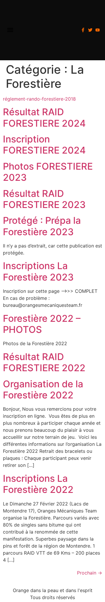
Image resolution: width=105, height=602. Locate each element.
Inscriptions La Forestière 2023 (38, 271)
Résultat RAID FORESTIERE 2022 (44, 362)
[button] (10, 30)
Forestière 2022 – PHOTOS (41, 324)
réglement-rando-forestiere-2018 (39, 99)
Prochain (89, 573)
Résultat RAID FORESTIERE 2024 (44, 117)
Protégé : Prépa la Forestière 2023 (42, 226)
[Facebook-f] (83, 30)
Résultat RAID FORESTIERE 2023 (44, 199)
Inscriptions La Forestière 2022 (38, 484)
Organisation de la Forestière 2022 (43, 389)
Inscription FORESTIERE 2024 (44, 144)
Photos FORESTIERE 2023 (48, 172)
